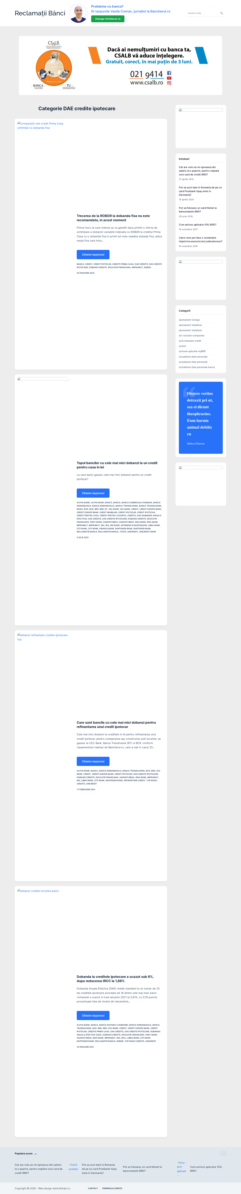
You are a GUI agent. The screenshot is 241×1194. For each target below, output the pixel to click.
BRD (97, 509)
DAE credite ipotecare (114, 518)
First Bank (96, 522)
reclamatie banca (87, 531)
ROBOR (147, 267)
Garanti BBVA (110, 522)
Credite (131, 515)
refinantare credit (134, 780)
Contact (93, 1188)
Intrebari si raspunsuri (134, 525)
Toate (123, 531)
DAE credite (141, 264)
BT (106, 509)
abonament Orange (189, 319)
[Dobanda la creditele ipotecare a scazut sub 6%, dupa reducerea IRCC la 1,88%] (43, 1011)
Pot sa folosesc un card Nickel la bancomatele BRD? (142, 1169)
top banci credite (134, 1041)
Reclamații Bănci (40, 13)
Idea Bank (140, 522)
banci (80, 509)
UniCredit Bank (147, 531)
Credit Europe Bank (150, 509)
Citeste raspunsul (96, 256)
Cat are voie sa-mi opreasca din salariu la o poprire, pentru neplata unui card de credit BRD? (199, 171)
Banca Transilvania (127, 506)
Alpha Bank (83, 502)
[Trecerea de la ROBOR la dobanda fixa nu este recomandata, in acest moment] (43, 244)
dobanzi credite (98, 267)
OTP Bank (82, 528)
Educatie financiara (119, 267)
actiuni (182, 346)
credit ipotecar (102, 264)
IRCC (123, 1038)
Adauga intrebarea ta (107, 18)
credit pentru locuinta (113, 515)
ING (102, 525)
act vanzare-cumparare (191, 335)
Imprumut (82, 525)
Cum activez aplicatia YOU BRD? (197, 224)
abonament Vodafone (190, 325)
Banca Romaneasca (103, 506)
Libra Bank (154, 525)
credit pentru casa (88, 515)
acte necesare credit (190, 340)
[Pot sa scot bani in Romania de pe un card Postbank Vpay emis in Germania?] (74, 1169)
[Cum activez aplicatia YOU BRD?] (182, 1169)
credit (88, 264)
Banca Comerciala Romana (137, 502)
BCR (86, 509)
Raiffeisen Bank (123, 528)
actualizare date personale (193, 356)
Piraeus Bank (106, 528)
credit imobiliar (108, 512)
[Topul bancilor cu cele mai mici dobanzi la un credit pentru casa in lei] (43, 500)
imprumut (137, 267)
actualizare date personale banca (197, 367)
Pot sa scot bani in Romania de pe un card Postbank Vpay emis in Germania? (200, 191)
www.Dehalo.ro (61, 1188)
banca (80, 264)
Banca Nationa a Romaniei (113, 1025)
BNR (100, 1028)
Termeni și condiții (112, 1188)
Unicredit (132, 531)
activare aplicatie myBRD (192, 351)
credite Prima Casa (123, 264)
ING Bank (115, 525)
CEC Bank (114, 509)
